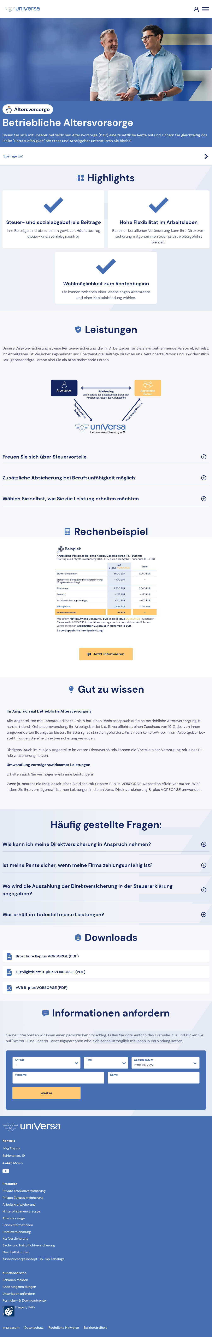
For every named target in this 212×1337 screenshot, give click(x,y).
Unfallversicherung (16, 1232)
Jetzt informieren (108, 654)
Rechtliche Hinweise (63, 1327)
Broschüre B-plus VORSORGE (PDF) (47, 956)
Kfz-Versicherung (15, 1238)
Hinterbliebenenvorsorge (21, 1211)
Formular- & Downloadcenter (24, 1300)
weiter (46, 1093)
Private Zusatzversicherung (22, 1197)
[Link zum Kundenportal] (193, 9)
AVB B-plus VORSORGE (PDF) (41, 987)
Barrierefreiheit (95, 1327)
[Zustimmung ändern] (9, 1311)
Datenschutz (33, 1327)
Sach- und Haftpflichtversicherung (28, 1245)
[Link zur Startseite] (22, 9)
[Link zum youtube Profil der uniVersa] (5, 1171)
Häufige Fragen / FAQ (18, 1307)
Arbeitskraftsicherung (19, 1204)
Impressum (10, 1327)
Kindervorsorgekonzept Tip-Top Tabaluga (33, 1259)
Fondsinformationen (17, 1225)
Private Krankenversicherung (24, 1191)
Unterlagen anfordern (18, 1293)
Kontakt (8, 1314)
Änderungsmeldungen (19, 1287)
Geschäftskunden (15, 1252)
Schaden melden (15, 1280)
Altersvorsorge (13, 1218)
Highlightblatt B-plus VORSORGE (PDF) (50, 971)
